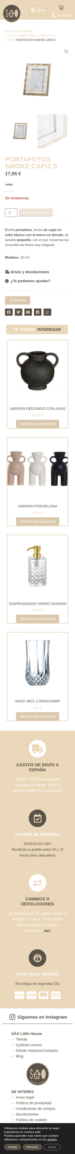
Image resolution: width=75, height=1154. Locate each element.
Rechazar (32, 1147)
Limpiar (9, 191)
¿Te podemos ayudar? (30, 281)
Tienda (20, 31)
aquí (47, 931)
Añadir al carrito (36, 213)
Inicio (9, 31)
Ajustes (52, 1147)
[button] (38, 10)
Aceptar (12, 1147)
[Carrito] (61, 8)
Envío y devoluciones (30, 272)
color (9, 184)
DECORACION (33, 35)
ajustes (52, 1139)
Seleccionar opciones (37, 424)
